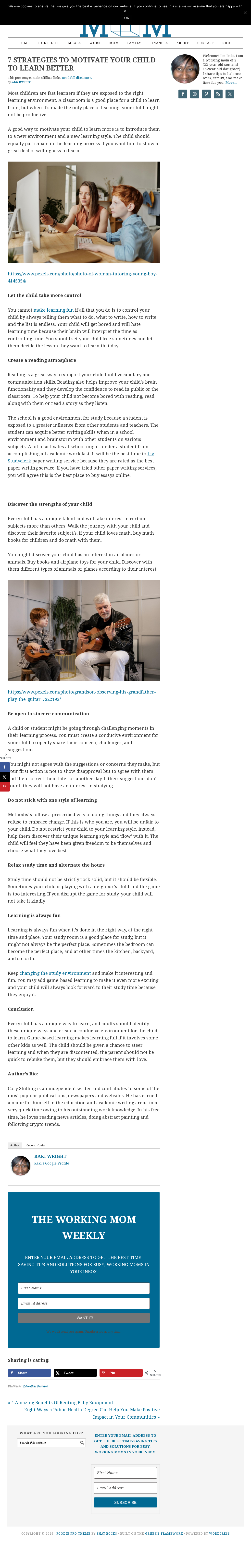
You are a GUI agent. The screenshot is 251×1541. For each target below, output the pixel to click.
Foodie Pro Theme (73, 1533)
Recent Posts (35, 1145)
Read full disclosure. (77, 78)
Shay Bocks (107, 1533)
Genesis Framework (164, 1533)
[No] (244, 12)
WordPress (219, 1533)
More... (231, 82)
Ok (126, 18)
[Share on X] (5, 777)
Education (29, 1386)
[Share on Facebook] (5, 767)
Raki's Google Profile (51, 1163)
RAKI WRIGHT (50, 1156)
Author (15, 1145)
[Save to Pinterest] (5, 787)
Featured (42, 1386)
